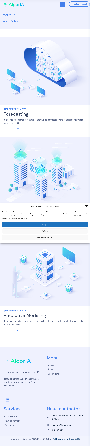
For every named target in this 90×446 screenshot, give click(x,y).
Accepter (45, 225)
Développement (12, 420)
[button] (86, 206)
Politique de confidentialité (66, 438)
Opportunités (53, 374)
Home (4, 21)
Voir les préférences (45, 237)
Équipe (50, 369)
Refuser (45, 231)
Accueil (51, 365)
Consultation (10, 416)
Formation (9, 425)
